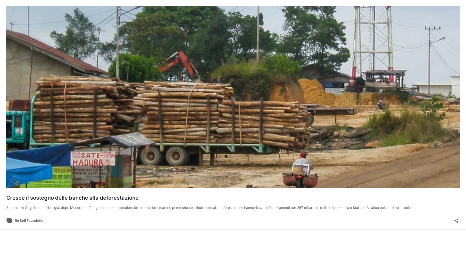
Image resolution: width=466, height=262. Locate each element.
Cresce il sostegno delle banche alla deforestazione (72, 198)
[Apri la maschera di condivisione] (456, 219)
